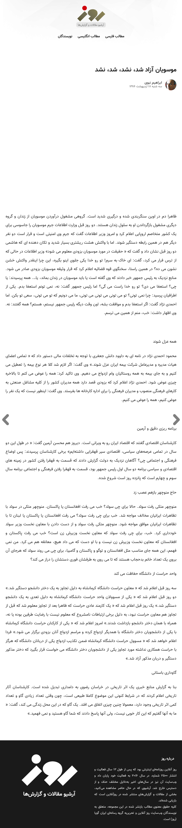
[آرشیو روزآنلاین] (91, 27)
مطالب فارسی (114, 36)
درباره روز (167, 759)
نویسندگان (65, 36)
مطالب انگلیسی (89, 36)
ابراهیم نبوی (153, 83)
